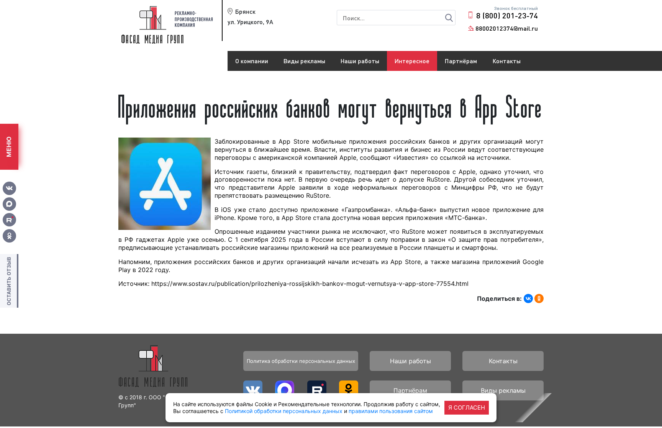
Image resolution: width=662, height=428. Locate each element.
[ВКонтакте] (528, 298)
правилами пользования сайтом (391, 411)
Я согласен (466, 407)
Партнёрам (461, 60)
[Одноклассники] (539, 298)
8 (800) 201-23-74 (507, 15)
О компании (251, 60)
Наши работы (360, 60)
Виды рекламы (304, 60)
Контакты (506, 60)
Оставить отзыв (9, 280)
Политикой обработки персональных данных (283, 411)
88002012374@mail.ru (506, 28)
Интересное (412, 60)
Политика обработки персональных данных (301, 361)
